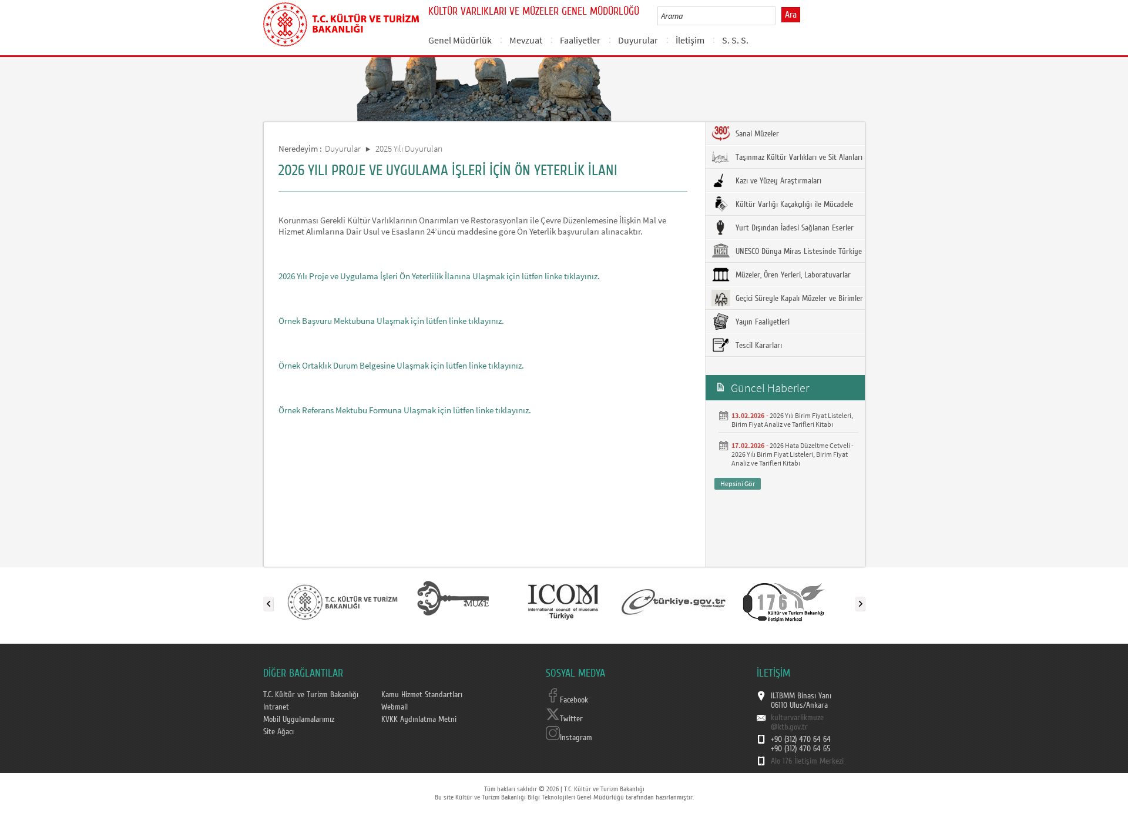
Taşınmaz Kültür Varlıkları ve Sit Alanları (797, 157)
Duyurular (638, 40)
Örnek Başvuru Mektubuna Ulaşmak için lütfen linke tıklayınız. (391, 320)
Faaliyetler (580, 40)
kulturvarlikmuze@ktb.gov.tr (797, 722)
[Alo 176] (784, 601)
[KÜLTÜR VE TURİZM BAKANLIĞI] (342, 601)
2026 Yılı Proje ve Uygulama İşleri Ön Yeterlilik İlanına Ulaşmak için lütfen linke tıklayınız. (439, 276)
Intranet (276, 707)
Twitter (571, 719)
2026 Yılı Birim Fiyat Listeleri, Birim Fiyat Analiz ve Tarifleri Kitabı (792, 420)
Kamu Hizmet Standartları (421, 695)
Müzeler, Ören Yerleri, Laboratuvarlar (792, 275)
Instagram (576, 737)
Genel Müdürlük (460, 40)
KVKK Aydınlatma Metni (418, 719)
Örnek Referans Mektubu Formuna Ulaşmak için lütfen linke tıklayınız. (404, 410)
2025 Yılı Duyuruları (408, 148)
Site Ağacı (278, 732)
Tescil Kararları (757, 345)
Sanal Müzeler (756, 134)
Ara (791, 14)
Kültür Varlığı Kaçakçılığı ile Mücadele (793, 204)
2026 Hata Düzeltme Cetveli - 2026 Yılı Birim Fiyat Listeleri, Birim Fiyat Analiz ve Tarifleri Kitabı (792, 454)
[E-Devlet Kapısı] (674, 601)
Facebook (574, 700)
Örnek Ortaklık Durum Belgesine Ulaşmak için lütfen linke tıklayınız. (401, 365)
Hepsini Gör (737, 483)
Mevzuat (525, 40)
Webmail (394, 707)
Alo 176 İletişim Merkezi (807, 761)
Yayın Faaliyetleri (761, 322)
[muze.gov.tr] (453, 601)
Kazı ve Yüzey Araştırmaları (777, 181)
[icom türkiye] (563, 601)
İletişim (690, 40)
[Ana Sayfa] (341, 22)
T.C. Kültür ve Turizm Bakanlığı (310, 695)
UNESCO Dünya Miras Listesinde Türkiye (797, 251)
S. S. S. (735, 40)
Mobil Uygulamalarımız (298, 719)
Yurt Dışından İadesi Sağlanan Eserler (793, 228)
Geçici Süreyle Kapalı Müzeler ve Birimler (798, 298)
